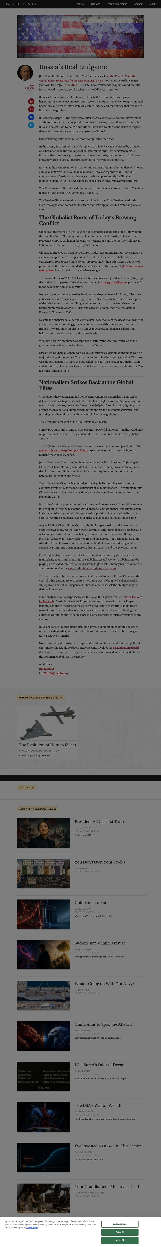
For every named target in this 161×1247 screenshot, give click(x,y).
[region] (80, 1232)
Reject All (120, 1232)
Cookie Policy (32, 1228)
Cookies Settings (120, 1224)
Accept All (120, 1240)
